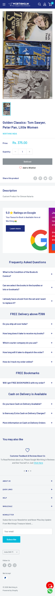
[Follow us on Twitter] (9, 565)
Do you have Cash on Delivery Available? (22, 403)
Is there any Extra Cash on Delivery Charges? (24, 413)
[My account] (44, 4)
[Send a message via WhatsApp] (50, 591)
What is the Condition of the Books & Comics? (20, 274)
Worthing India (10, 134)
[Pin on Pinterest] (40, 178)
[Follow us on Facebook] (4, 565)
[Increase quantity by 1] (29, 151)
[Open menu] (4, 4)
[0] (50, 4)
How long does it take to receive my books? (23, 333)
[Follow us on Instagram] (15, 565)
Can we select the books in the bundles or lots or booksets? (23, 287)
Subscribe (11, 539)
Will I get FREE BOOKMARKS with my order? (24, 382)
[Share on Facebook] (35, 178)
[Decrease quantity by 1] (15, 151)
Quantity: (7, 151)
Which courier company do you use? (20, 342)
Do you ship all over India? (15, 323)
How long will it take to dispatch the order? (23, 352)
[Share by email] (50, 178)
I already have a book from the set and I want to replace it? (24, 300)
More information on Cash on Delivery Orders (24, 422)
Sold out (27, 161)
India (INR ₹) (8, 552)
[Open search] (39, 4)
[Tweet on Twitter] (45, 178)
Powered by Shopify (10, 590)
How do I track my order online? (18, 361)
